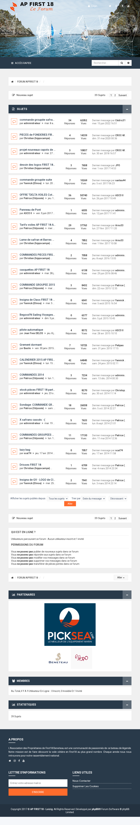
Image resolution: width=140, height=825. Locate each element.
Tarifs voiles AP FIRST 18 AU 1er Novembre (47, 224)
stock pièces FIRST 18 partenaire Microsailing (48, 389)
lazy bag (25, 449)
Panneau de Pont (30, 209)
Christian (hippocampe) (37, 138)
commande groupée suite (36, 179)
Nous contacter (81, 780)
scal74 (27, 453)
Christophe (121, 390)
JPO (117, 165)
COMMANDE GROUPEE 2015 (37, 284)
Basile (27, 348)
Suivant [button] (122, 95)
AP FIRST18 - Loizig (41, 809)
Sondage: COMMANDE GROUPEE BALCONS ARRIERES (53, 404)
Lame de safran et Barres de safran (42, 239)
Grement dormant (31, 344)
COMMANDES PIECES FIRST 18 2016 (42, 254)
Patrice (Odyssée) (34, 198)
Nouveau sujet (24, 95)
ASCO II (119, 195)
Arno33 (119, 225)
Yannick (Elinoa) (33, 183)
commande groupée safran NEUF (41, 119)
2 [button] (115, 95)
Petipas (119, 345)
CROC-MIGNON (123, 135)
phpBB (95, 809)
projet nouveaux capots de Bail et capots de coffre (51, 149)
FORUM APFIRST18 (27, 81)
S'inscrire (38, 792)
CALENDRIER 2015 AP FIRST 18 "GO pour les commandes (55, 359)
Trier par (76, 498)
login (94, 6)
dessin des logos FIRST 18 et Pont (41, 164)
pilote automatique (31, 329)
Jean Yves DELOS (33, 333)
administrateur (32, 123)
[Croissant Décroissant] (118, 498)
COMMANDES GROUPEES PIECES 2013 (44, 434)
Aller (120, 577)
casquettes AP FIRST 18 (35, 269)
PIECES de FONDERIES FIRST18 (39, 134)
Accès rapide (23, 63)
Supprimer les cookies (86, 786)
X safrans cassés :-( (32, 419)
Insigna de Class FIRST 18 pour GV (41, 299)
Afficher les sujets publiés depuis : (28, 498)
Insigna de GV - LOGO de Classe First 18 (44, 479)
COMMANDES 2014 (32, 374)
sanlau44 (120, 180)
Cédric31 (120, 120)
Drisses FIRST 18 (30, 464)
